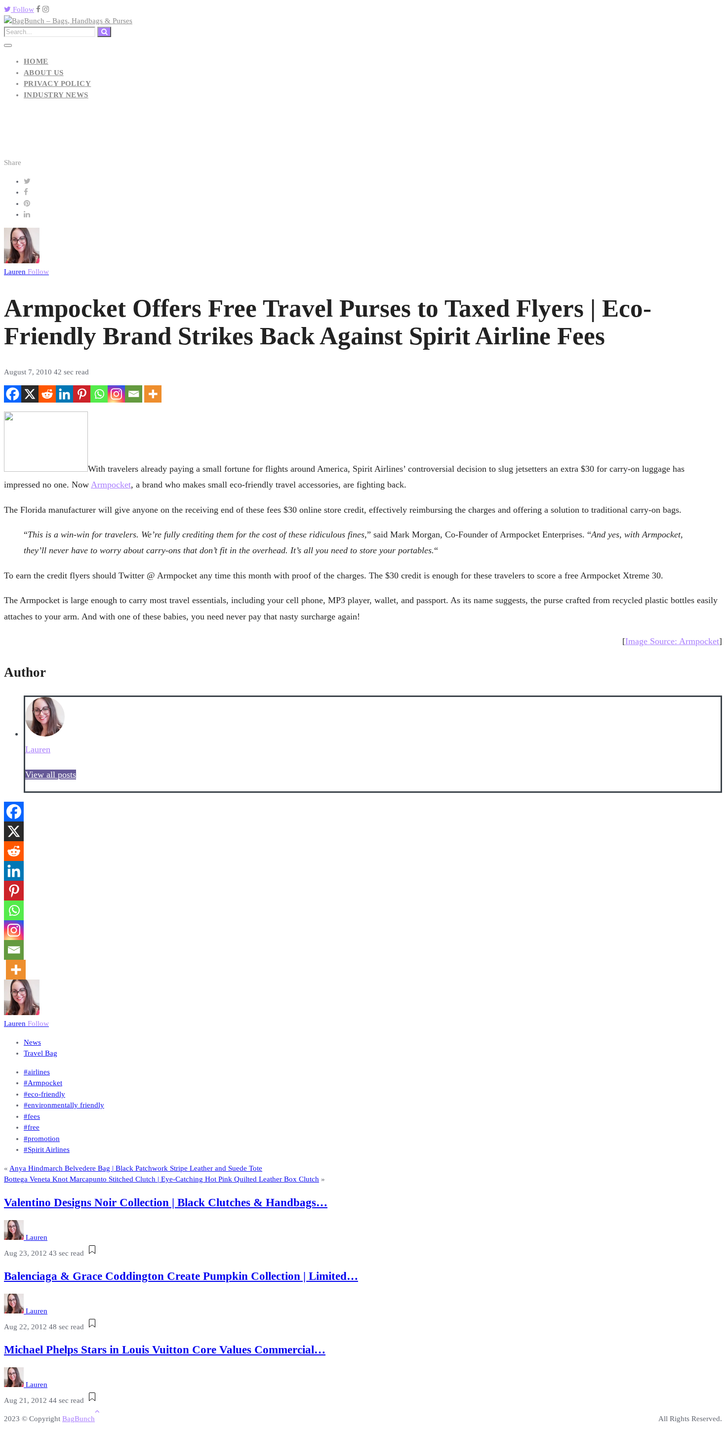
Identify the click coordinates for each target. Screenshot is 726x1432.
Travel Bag (40, 1053)
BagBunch (78, 1419)
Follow (22, 9)
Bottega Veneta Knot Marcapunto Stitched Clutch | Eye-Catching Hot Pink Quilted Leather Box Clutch (161, 1179)
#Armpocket (43, 1083)
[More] (152, 394)
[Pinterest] (81, 394)
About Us (44, 73)
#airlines (37, 1072)
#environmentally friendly (64, 1105)
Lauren (26, 272)
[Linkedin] (64, 394)
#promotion (42, 1139)
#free (32, 1127)
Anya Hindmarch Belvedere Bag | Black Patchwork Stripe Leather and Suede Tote (135, 1168)
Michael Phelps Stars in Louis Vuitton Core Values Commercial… (164, 1350)
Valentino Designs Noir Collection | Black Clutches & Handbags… (165, 1202)
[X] (30, 394)
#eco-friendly (44, 1094)
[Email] (133, 394)
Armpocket (111, 485)
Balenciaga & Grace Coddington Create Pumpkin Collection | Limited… (181, 1276)
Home (36, 61)
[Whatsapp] (99, 394)
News (32, 1042)
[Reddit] (47, 394)
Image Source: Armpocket (672, 641)
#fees (32, 1116)
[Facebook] (12, 394)
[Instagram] (116, 394)
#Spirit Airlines (47, 1149)
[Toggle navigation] (8, 45)
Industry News (56, 95)
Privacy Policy (57, 83)
